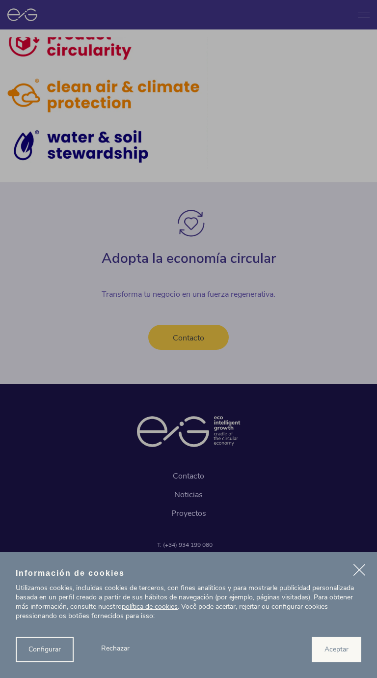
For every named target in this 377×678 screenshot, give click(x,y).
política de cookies (150, 606)
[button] (359, 571)
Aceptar (336, 649)
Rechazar (115, 648)
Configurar (44, 649)
